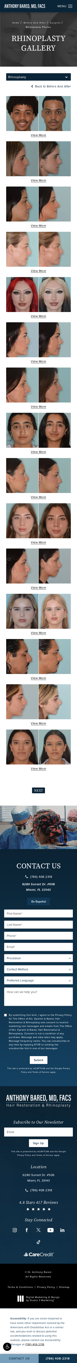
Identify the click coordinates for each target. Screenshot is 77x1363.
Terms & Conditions (20, 1287)
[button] (7, 1347)
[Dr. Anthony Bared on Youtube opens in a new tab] (50, 1230)
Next (38, 790)
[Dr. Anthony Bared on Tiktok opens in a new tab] (39, 1242)
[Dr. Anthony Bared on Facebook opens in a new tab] (27, 1230)
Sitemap (64, 1287)
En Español (38, 901)
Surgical (55, 22)
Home (16, 22)
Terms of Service (40, 1072)
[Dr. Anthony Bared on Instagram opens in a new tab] (15, 1230)
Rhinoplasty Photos (38, 27)
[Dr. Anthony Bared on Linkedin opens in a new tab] (62, 1230)
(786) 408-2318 (41, 876)
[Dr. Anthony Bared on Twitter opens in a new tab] (39, 1230)
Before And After (35, 22)
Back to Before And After (52, 86)
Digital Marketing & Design (43, 1299)
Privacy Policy (24, 1155)
